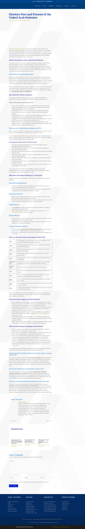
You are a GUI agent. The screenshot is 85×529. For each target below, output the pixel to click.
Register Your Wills (12, 509)
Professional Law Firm (31, 512)
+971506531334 (39, 1)
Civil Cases (64, 506)
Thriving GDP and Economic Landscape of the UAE (43, 441)
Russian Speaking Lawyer (50, 508)
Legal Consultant (30, 511)
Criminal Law (65, 501)
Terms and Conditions (63, 527)
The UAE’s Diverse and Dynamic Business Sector (30, 441)
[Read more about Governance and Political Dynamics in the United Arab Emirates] (17, 434)
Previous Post (13, 421)
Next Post (49, 421)
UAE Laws (64, 509)
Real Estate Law (66, 503)
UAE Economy (29, 504)
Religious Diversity (30, 506)
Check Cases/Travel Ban (49, 504)
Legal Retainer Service (31, 509)
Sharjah (10, 506)
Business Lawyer (30, 508)
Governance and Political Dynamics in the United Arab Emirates (16, 441)
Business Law (65, 504)
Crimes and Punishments (50, 506)
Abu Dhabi (44, 52)
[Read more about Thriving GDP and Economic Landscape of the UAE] (44, 434)
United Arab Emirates (13, 501)
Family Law (65, 508)
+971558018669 (48, 1)
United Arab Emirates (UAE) (17, 48)
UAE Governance (30, 501)
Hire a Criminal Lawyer (49, 501)
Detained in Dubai (48, 503)
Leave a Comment (13, 20)
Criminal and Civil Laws (49, 511)
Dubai (49, 52)
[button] (40, 5)
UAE (20, 20)
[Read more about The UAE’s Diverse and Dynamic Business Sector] (31, 434)
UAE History (29, 503)
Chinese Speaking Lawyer (50, 509)
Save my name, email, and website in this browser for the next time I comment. (30, 482)
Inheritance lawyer (12, 511)
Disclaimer (55, 527)
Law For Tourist (11, 508)
